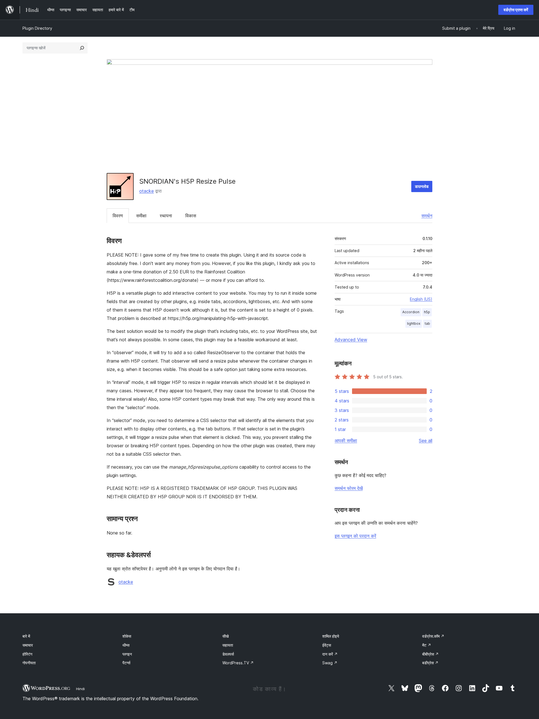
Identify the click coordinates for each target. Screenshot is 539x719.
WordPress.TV (238, 662)
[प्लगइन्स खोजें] (82, 48)
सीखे (225, 636)
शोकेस (126, 636)
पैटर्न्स (126, 662)
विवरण (118, 215)
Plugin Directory (37, 28)
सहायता (227, 645)
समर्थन (426, 215)
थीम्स (125, 645)
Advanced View (351, 339)
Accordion (410, 312)
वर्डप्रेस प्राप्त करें (516, 9)
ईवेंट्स (326, 645)
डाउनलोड (422, 186)
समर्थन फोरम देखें (349, 488)
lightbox (413, 323)
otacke (146, 191)
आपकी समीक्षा (346, 440)
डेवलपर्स (228, 654)
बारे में (26, 636)
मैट (426, 645)
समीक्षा (141, 215)
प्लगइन (127, 654)
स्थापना (166, 215)
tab (427, 323)
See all (425, 440)
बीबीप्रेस (430, 654)
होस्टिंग (27, 654)
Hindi (80, 688)
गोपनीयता (29, 662)
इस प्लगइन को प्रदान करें (355, 536)
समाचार (27, 645)
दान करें (330, 654)
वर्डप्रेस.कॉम (433, 636)
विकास (190, 215)
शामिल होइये (330, 636)
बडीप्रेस (430, 662)
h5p (427, 312)
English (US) (421, 299)
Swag (329, 662)
